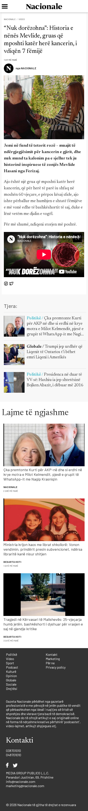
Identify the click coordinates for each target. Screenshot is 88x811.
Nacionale (10, 19)
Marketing (53, 659)
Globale (11, 680)
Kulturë (11, 671)
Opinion (11, 676)
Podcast (12, 667)
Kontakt (51, 654)
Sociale (11, 684)
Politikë (11, 654)
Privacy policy (56, 667)
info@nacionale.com (20, 781)
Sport (10, 663)
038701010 (13, 751)
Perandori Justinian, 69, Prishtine (29, 777)
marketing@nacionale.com (25, 786)
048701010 (13, 755)
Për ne (50, 663)
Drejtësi (11, 688)
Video (22, 19)
